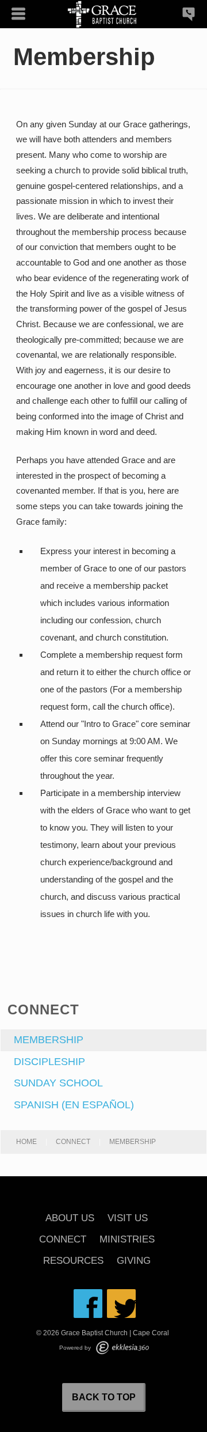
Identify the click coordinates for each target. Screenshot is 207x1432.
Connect (73, 1142)
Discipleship (49, 1061)
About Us (69, 1218)
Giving (134, 1261)
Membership (48, 1039)
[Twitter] (121, 1303)
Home (26, 1142)
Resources (73, 1261)
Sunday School (58, 1083)
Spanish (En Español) (74, 1105)
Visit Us (128, 1218)
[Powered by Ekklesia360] (122, 1347)
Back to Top (104, 1397)
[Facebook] (88, 1303)
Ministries (127, 1240)
